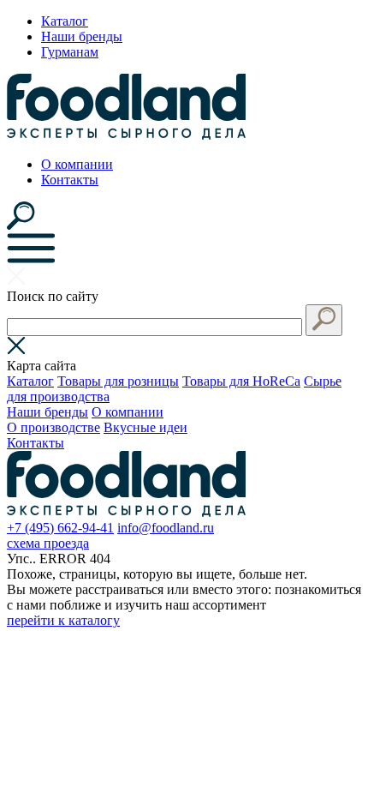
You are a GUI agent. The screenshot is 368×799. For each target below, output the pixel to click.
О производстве (53, 427)
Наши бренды (81, 36)
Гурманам (69, 52)
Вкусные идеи (145, 427)
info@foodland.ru (165, 527)
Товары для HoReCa (241, 381)
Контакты (69, 179)
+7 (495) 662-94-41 (60, 527)
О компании (77, 164)
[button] (324, 320)
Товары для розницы (118, 381)
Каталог (64, 21)
